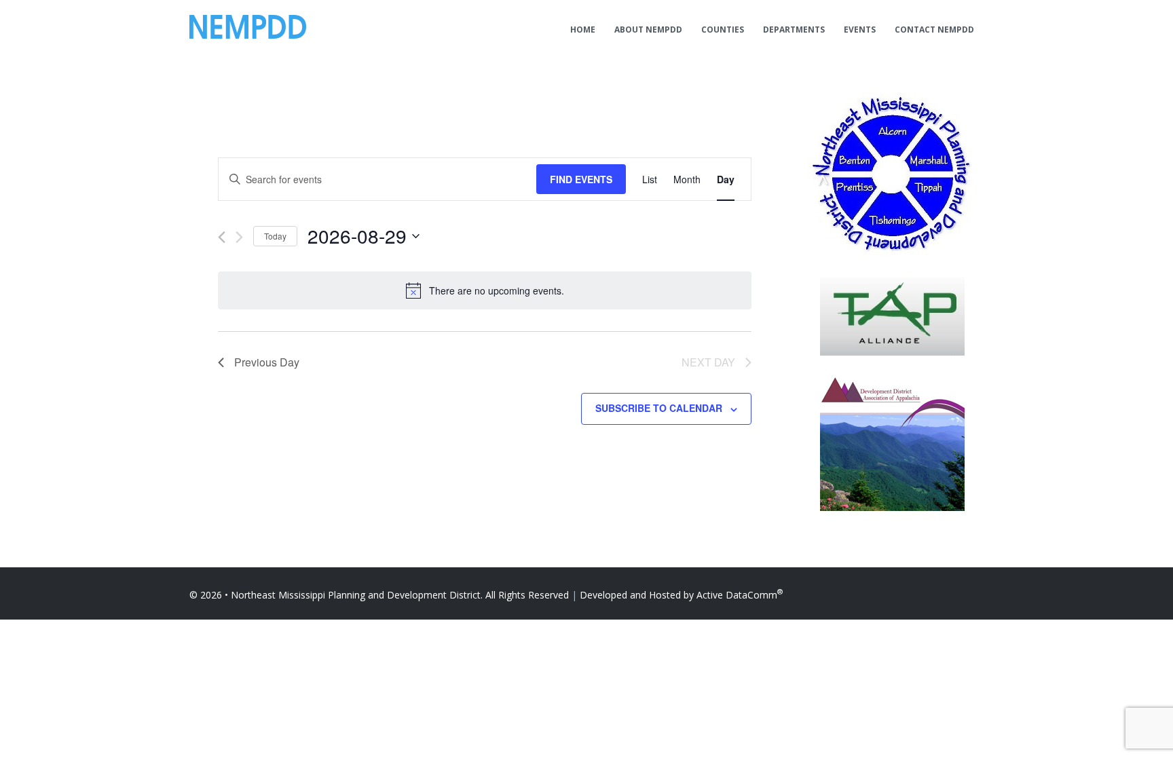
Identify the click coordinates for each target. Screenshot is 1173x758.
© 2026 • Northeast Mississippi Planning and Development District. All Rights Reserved (379, 594)
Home (582, 29)
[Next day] (239, 237)
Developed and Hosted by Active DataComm (681, 594)
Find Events (581, 179)
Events (860, 29)
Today (275, 236)
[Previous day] (221, 237)
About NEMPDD (648, 29)
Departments (794, 29)
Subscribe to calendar (658, 408)
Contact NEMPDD (934, 29)
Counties (722, 29)
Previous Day (266, 362)
